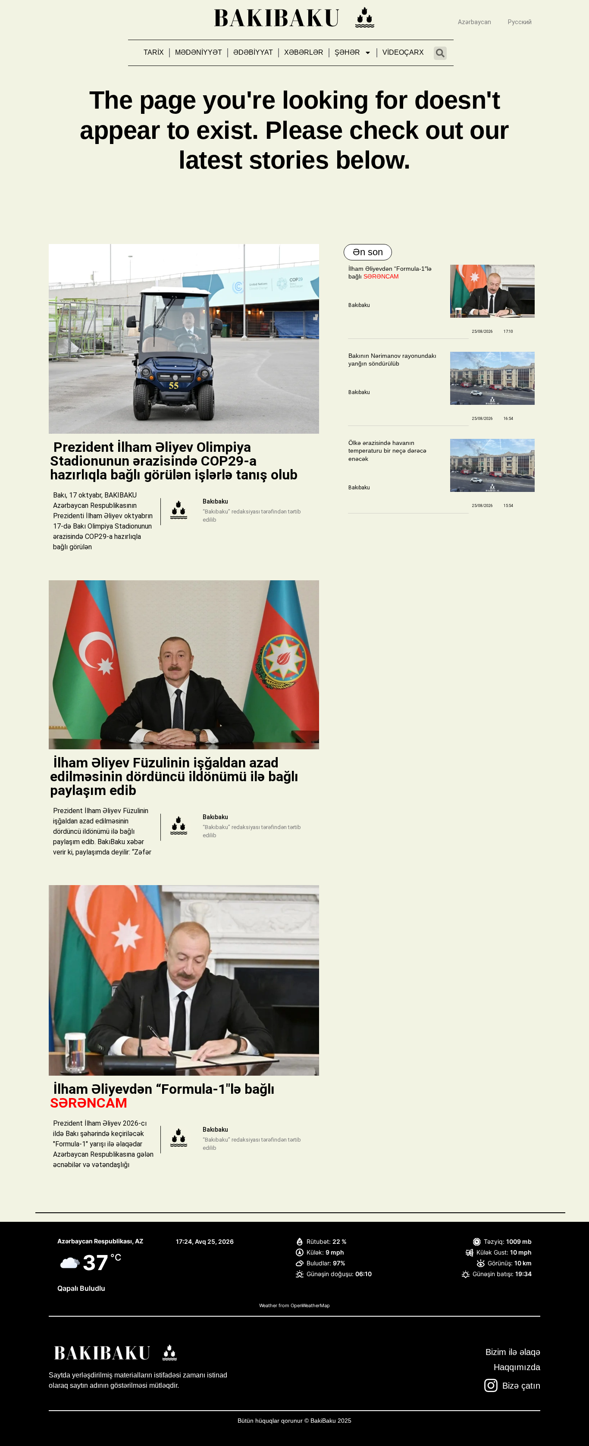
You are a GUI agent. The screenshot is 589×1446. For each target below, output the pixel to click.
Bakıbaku (359, 305)
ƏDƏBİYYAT (253, 52)
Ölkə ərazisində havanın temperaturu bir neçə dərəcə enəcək (387, 450)
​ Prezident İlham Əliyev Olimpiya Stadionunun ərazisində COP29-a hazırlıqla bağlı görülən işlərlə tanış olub (175, 461)
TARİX (154, 52)
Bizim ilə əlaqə (513, 1352)
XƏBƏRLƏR (303, 52)
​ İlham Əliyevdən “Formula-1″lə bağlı (162, 1096)
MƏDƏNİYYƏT (198, 52)
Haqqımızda (517, 1367)
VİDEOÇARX (403, 52)
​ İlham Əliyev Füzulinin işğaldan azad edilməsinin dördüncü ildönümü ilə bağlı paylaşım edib (174, 776)
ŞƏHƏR (347, 52)
